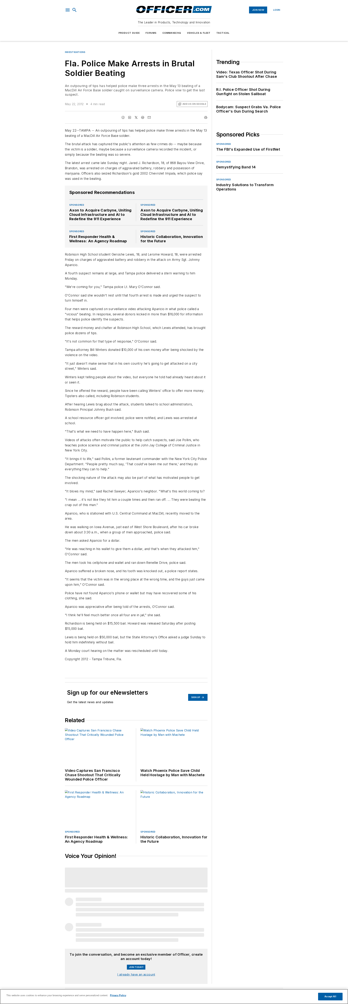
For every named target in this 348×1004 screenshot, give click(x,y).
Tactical (223, 33)
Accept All (330, 996)
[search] (74, 10)
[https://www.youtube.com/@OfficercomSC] (237, 951)
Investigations (75, 52)
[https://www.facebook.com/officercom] (218, 951)
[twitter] (136, 117)
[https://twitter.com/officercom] (233, 951)
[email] (149, 117)
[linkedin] (129, 117)
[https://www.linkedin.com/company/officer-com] (228, 951)
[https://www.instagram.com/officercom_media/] (223, 951)
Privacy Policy (118, 995)
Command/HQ (171, 33)
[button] (67, 10)
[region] (174, 996)
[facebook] (123, 117)
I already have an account (136, 889)
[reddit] (142, 117)
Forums (151, 33)
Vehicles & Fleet (199, 33)
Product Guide (129, 33)
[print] (206, 117)
